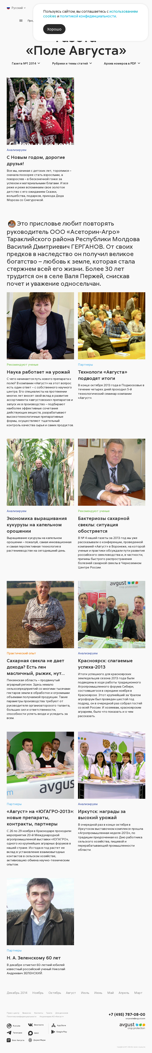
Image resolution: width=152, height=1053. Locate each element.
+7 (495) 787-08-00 (127, 1014)
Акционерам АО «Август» (52, 1016)
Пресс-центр (13, 1013)
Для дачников (61, 1013)
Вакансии (26, 1013)
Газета (49, 1013)
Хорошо (54, 29)
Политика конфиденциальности (21, 1016)
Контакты (38, 1013)
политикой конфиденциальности (88, 16)
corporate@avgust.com (135, 1018)
